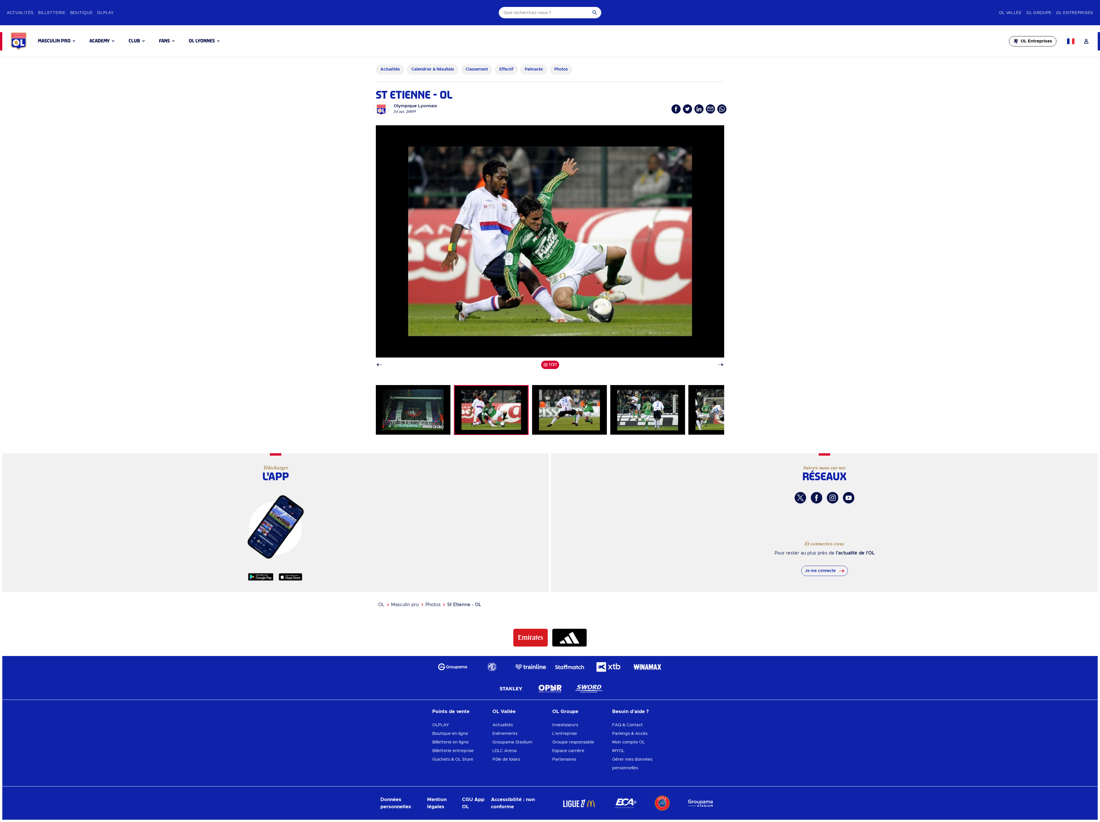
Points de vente (451, 711)
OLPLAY (440, 725)
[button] (56, 41)
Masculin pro (405, 604)
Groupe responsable (573, 742)
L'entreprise (564, 733)
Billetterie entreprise (453, 751)
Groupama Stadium (512, 742)
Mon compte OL (628, 742)
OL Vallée (504, 711)
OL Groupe (565, 711)
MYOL (618, 751)
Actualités (502, 725)
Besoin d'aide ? (630, 711)
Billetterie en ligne (450, 742)
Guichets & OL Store (452, 759)
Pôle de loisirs (506, 759)
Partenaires (564, 759)
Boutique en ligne (450, 733)
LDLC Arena (504, 751)
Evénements (504, 733)
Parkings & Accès (629, 733)
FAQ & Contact (627, 725)
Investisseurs (565, 725)
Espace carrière (568, 751)
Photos (433, 604)
